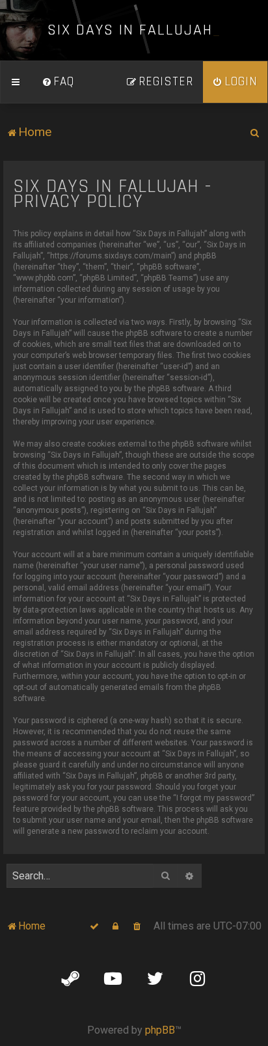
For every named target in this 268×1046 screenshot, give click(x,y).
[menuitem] (58, 82)
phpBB (160, 1030)
